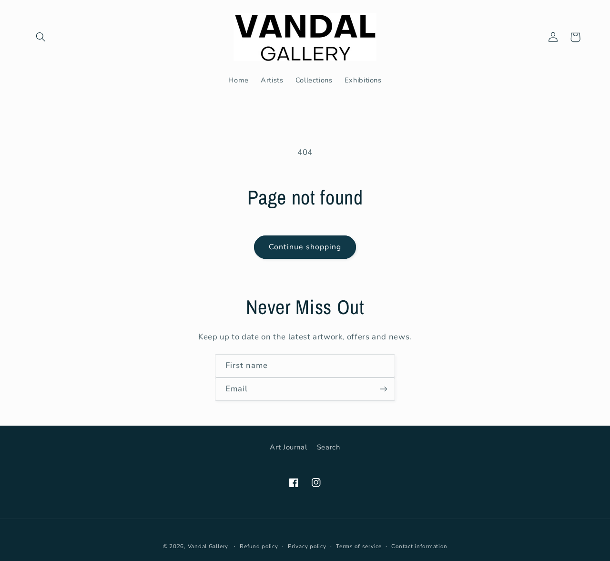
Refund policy (259, 546)
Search (328, 447)
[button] (41, 37)
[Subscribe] (384, 389)
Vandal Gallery (208, 546)
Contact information (419, 546)
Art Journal (288, 447)
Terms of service (359, 546)
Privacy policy (307, 546)
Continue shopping (305, 247)
